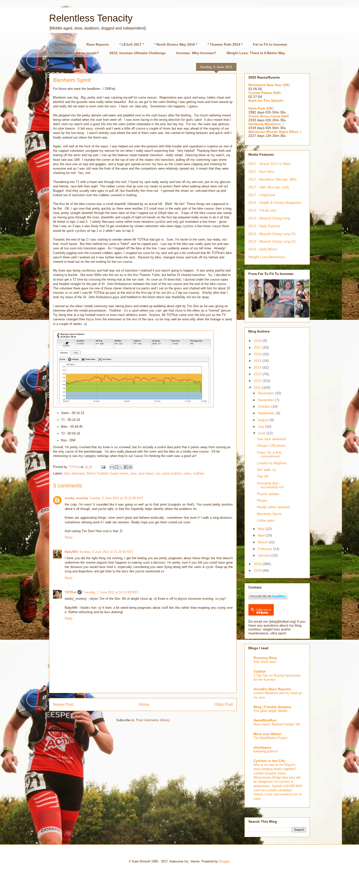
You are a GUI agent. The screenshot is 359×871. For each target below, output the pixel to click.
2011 (258, 387)
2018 (258, 341)
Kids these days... (266, 662)
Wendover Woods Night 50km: (274, 132)
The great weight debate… (272, 711)
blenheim (78, 473)
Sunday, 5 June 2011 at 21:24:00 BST (106, 552)
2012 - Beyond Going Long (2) (272, 234)
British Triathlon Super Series (107, 473)
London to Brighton (271, 463)
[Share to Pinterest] (130, 467)
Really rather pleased (273, 507)
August (264, 420)
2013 (258, 374)
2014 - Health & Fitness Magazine (274, 202)
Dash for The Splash (265, 100)
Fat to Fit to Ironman (270, 44)
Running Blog (265, 658)
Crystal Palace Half (264, 93)
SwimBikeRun (264, 720)
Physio (262, 500)
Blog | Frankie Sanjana (272, 707)
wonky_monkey (76, 498)
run (157, 473)
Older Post (223, 704)
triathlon (198, 473)
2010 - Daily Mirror (262, 249)
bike (67, 473)
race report (145, 473)
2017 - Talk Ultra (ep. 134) (268, 187)
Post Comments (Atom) (152, 720)
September (267, 413)
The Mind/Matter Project (270, 738)
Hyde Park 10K (260, 108)
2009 (258, 570)
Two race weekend (271, 439)
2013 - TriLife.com (262, 210)
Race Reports (97, 44)
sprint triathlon (172, 473)
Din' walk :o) (266, 470)
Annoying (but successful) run (270, 485)
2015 (258, 361)
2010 (258, 564)
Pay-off (262, 476)
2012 (258, 381)
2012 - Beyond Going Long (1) (272, 241)
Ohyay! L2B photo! (271, 445)
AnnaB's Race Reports (272, 689)
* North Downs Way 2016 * (175, 44)
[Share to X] (121, 467)
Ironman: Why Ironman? (196, 53)
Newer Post (63, 704)
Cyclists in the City (269, 761)
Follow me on (263, 609)
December (266, 393)
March (263, 542)
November (266, 400)
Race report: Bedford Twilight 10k (276, 724)
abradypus (262, 747)
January (264, 555)
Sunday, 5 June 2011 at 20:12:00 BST (116, 498)
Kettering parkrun (265, 751)
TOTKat (70, 592)
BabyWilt (71, 552)
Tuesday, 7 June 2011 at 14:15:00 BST (110, 592)
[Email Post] (102, 467)
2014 (258, 367)
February (265, 549)
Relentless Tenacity (91, 18)
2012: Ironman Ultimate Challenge (137, 53)
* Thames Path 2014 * (225, 44)
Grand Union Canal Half (268, 116)
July (261, 426)
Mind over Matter (267, 734)
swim (187, 473)
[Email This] (111, 467)
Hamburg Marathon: (265, 124)
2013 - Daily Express (264, 226)
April (262, 535)
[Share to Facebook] (125, 467)
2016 (258, 354)
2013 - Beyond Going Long (269, 218)
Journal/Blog (65, 44)
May (261, 529)
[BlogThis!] (116, 467)
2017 (258, 347)
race (133, 473)
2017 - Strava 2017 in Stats (269, 164)
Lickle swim (266, 520)
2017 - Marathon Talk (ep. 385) (272, 179)
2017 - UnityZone (261, 195)
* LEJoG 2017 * (131, 44)
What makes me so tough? (76, 53)
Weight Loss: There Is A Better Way (256, 53)
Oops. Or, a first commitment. (269, 454)
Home (144, 704)
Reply (69, 537)
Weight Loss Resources (266, 257)
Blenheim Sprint (269, 514)
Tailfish (259, 671)
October (264, 406)
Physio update (268, 494)
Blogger (224, 861)
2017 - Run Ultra (261, 171)
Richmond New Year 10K (268, 85)
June (262, 433)
